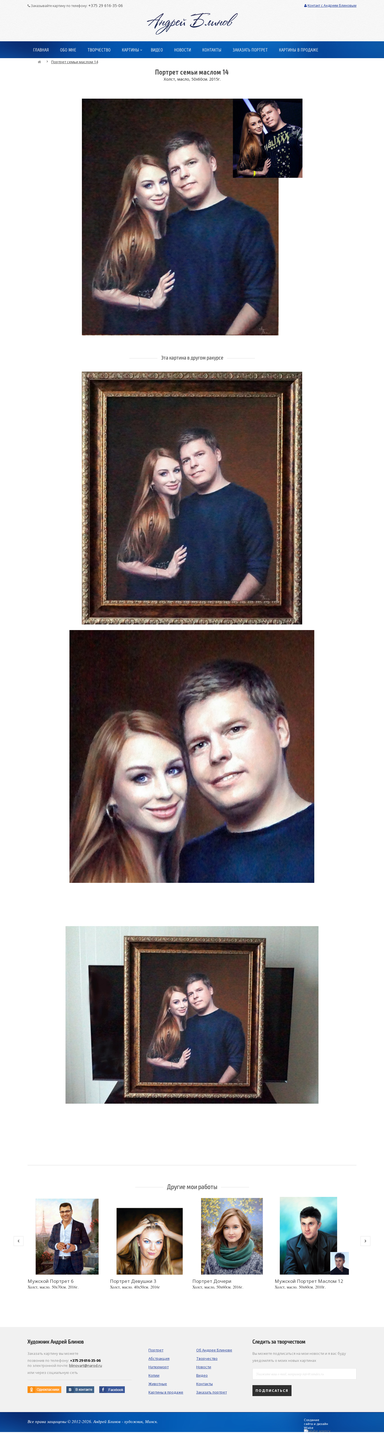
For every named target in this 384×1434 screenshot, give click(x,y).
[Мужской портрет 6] (67, 1234)
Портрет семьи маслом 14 (74, 61)
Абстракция (159, 1358)
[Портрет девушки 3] (149, 1234)
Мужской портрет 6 (51, 1281)
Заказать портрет (211, 1392)
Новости (203, 1366)
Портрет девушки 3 (133, 1281)
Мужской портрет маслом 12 (309, 1281)
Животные (157, 1383)
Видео (202, 1375)
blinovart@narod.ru (85, 1365)
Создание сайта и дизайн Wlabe (316, 1424)
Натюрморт (158, 1366)
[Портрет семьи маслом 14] (192, 210)
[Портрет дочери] (232, 1234)
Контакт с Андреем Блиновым (332, 5)
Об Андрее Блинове (214, 1350)
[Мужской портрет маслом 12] (314, 1234)
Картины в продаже (165, 1392)
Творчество (207, 1358)
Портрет (155, 1350)
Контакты (204, 1383)
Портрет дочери (211, 1281)
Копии (153, 1375)
